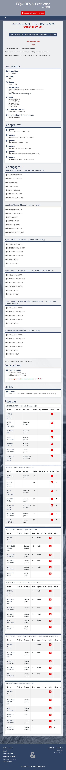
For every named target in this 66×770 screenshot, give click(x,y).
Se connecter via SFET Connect (34, 13)
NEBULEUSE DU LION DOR (11, 548)
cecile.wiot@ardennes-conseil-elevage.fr (20, 93)
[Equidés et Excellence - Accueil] (33, 5)
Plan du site (60, 750)
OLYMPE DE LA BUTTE (9, 416)
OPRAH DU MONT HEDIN (10, 458)
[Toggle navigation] (5, 17)
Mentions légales (58, 753)
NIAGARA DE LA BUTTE (10, 540)
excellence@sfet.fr (8, 753)
